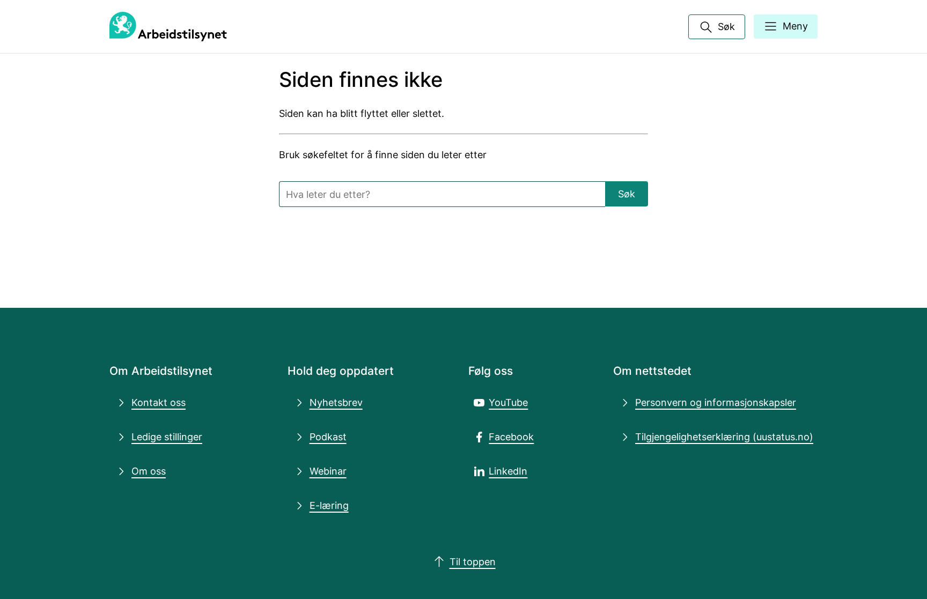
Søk (626, 193)
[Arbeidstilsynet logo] (168, 26)
